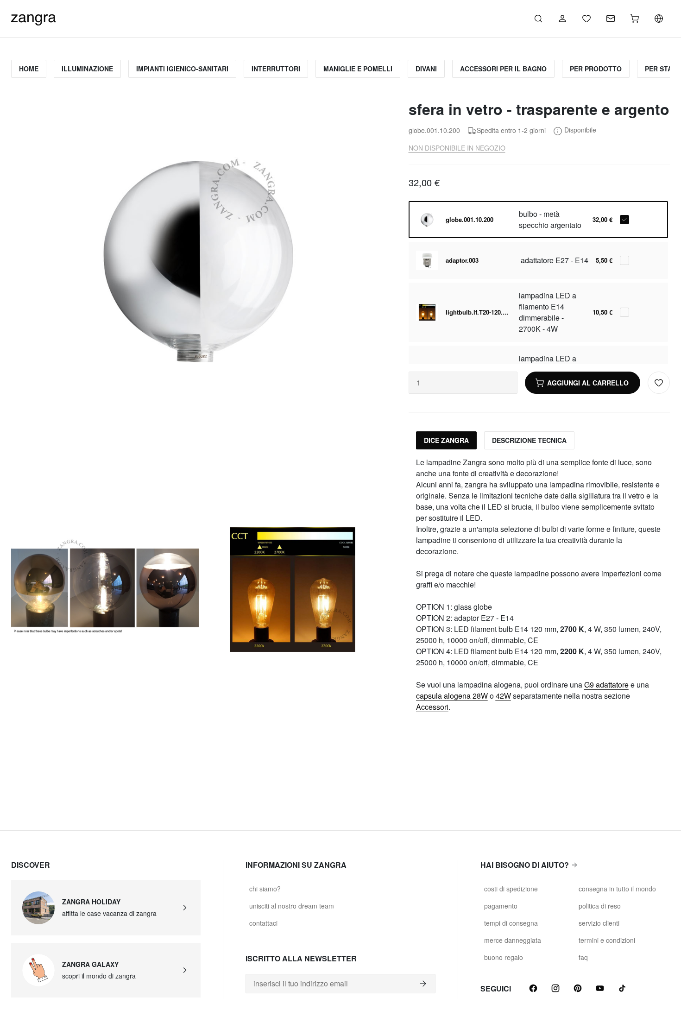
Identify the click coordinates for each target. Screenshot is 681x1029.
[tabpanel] (539, 585)
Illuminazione (87, 68)
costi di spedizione (511, 888)
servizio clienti (599, 923)
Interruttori (276, 68)
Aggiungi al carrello (588, 382)
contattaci (263, 923)
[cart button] (635, 18)
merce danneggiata (512, 940)
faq (583, 957)
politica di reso (600, 905)
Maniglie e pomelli (357, 68)
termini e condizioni (607, 940)
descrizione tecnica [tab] (529, 440)
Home (28, 68)
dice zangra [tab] (446, 440)
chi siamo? (265, 888)
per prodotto (596, 68)
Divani (426, 68)
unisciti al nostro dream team (291, 905)
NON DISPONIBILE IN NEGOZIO (457, 147)
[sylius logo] (33, 17)
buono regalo (503, 957)
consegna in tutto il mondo (617, 888)
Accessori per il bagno (503, 68)
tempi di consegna (511, 923)
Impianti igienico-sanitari (182, 68)
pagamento (500, 905)
